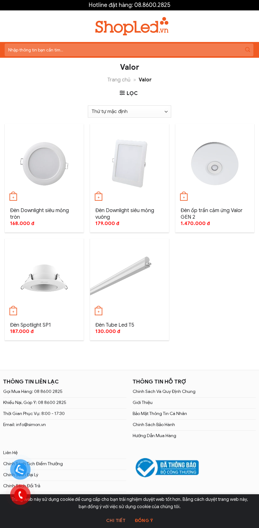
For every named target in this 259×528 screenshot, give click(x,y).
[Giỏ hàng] (250, 26)
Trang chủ (118, 80)
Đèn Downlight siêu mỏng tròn (39, 213)
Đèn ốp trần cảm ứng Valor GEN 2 (212, 213)
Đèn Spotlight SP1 (30, 325)
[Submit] (247, 49)
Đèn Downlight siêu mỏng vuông (124, 213)
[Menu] (8, 26)
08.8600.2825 (152, 5)
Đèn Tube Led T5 (114, 325)
